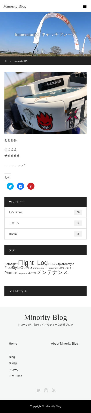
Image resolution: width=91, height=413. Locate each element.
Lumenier (53, 268)
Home (13, 343)
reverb (26, 273)
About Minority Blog (64, 343)
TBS (33, 273)
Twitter (38, 389)
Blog (12, 357)
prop (20, 273)
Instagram (45, 389)
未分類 (13, 363)
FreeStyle (12, 268)
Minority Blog (14, 6)
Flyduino (52, 264)
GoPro (26, 267)
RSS (53, 389)
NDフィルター (66, 268)
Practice (10, 273)
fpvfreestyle (66, 264)
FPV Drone (44, 212)
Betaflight (10, 264)
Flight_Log (33, 262)
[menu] (85, 6)
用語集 (44, 233)
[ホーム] (5, 58)
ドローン (44, 223)
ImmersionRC (39, 268)
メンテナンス (52, 272)
